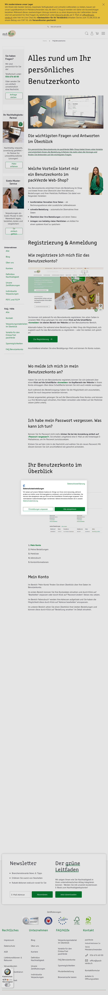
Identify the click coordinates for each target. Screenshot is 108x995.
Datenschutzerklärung (76, 483)
